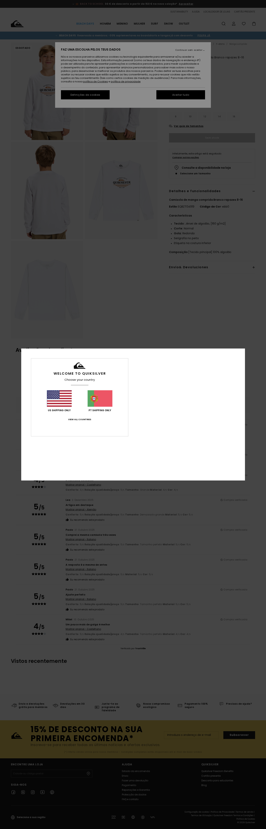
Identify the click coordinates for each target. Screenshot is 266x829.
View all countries (79, 419)
